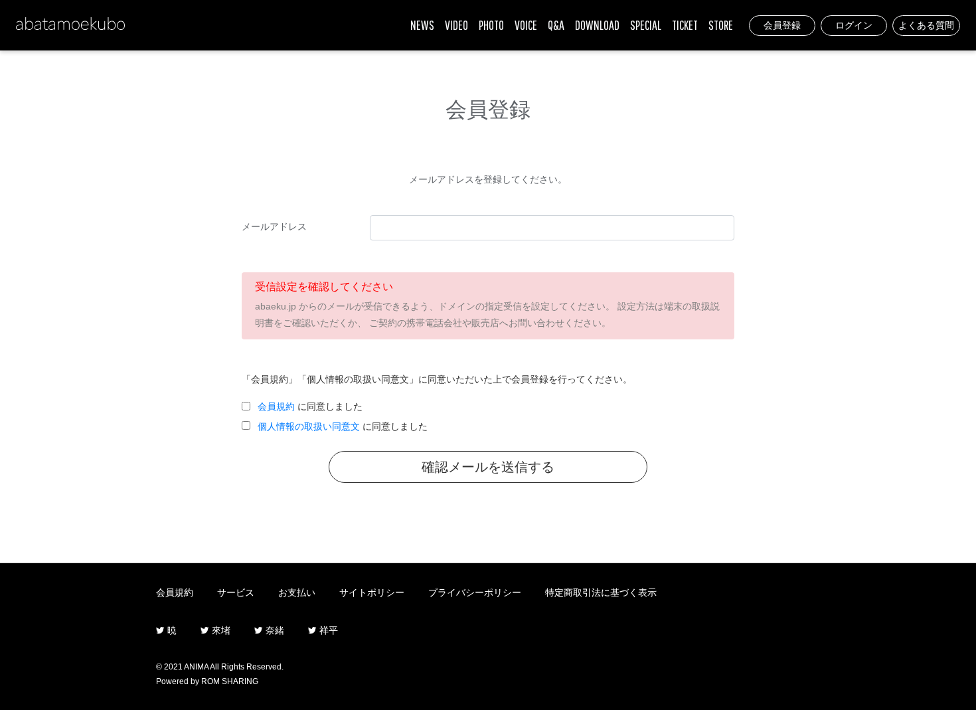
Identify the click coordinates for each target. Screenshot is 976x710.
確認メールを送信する (488, 467)
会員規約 (276, 406)
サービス (235, 592)
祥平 (327, 630)
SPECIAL (645, 25)
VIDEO (456, 25)
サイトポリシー (371, 592)
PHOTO (491, 25)
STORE (720, 25)
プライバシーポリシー (474, 592)
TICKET (685, 25)
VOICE (526, 25)
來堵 (219, 630)
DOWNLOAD (597, 25)
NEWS (422, 25)
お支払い (296, 592)
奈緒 (273, 630)
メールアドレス (274, 226)
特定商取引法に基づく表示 (601, 592)
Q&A (556, 25)
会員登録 (782, 25)
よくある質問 (926, 25)
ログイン (853, 25)
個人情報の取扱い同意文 (309, 426)
